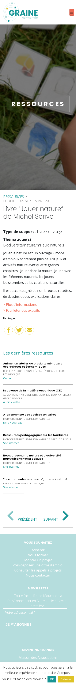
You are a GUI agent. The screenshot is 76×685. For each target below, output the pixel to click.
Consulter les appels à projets (38, 570)
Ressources (13, 197)
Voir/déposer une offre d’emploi (38, 565)
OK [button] (52, 679)
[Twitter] (19, 331)
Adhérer (38, 550)
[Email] (29, 331)
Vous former (38, 555)
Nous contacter (38, 575)
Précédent (27, 519)
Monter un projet (38, 560)
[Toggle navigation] (71, 12)
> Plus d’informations (20, 304)
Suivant (50, 519)
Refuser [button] (66, 679)
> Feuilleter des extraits (21, 310)
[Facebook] (8, 331)
